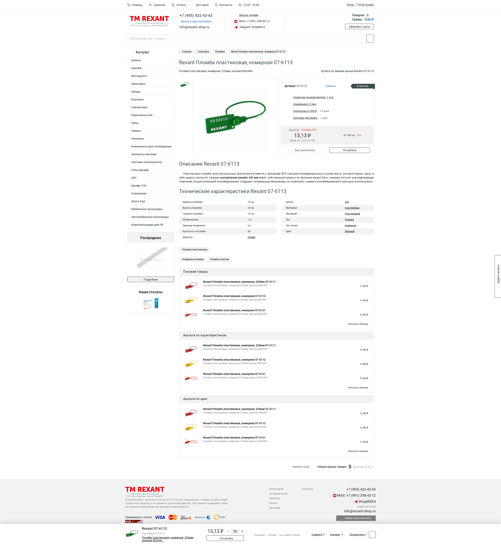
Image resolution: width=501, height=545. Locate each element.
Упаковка (137, 138)
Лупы (134, 123)
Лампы (136, 130)
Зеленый (349, 231)
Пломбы (220, 51)
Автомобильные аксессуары (150, 216)
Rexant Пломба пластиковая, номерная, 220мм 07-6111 (239, 281)
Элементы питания (143, 154)
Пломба (349, 219)
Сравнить (317, 534)
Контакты (225, 4)
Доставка (202, 4)
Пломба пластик (219, 259)
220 (347, 202)
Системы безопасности (146, 162)
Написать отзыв (301, 467)
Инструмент (139, 76)
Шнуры (136, 91)
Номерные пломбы (193, 259)
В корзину (349, 150)
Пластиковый (352, 213)
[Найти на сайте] (370, 38)
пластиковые (352, 208)
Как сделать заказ (289, 535)
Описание (259, 535)
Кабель (136, 60)
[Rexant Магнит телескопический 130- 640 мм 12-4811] (151, 259)
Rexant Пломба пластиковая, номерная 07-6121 (234, 310)
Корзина (335, 534)
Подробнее (151, 279)
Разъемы (137, 99)
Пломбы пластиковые (194, 249)
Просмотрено (357, 534)
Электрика (138, 83)
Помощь (137, 4)
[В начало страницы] (372, 534)
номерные (350, 225)
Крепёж (136, 68)
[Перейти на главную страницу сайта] (149, 21)
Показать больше (358, 324)
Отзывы (272, 535)
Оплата (181, 4)
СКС (134, 177)
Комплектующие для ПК (147, 224)
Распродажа (276, 489)
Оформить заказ (359, 26)
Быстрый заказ (305, 150)
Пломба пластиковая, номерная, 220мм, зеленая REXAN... (168, 539)
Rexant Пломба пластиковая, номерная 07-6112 (234, 296)
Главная (187, 51)
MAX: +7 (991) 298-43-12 (254, 21)
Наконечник (139, 107)
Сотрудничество (278, 493)
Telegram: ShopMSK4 (252, 27)
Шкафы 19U (139, 185)
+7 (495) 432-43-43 (195, 15)
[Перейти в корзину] (348, 18)
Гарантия (159, 4)
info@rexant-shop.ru (359, 511)
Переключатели (141, 115)
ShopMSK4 (367, 501)
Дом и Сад (138, 201)
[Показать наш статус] (150, 303)
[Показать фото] (185, 84)
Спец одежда (140, 169)
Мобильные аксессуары (147, 209)
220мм (251, 237)
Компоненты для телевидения (151, 146)
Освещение (138, 193)
